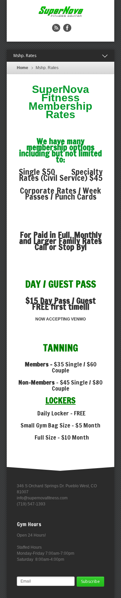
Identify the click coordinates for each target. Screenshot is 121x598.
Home (22, 67)
